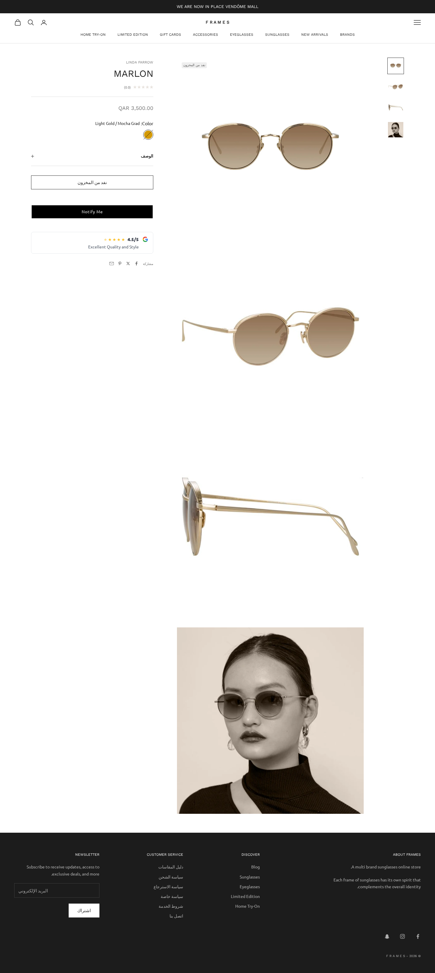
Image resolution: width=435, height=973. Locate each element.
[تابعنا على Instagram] (402, 936)
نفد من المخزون (92, 182)
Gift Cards (170, 34)
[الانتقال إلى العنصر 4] (395, 129)
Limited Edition (132, 34)
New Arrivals (314, 34)
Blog (255, 866)
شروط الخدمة (171, 906)
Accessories (205, 34)
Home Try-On (93, 34)
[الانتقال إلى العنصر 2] (395, 87)
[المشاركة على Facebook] (136, 263)
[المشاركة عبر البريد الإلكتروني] (111, 263)
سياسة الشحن (171, 876)
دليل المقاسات (170, 866)
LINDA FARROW (139, 62)
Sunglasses (277, 34)
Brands (347, 34)
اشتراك (84, 910)
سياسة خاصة (172, 896)
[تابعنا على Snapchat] (387, 936)
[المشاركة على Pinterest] (119, 263)
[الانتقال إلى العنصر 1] (395, 66)
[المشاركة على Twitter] (128, 263)
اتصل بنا (176, 915)
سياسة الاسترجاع (168, 886)
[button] (92, 212)
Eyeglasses (241, 34)
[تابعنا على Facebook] (418, 936)
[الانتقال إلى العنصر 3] (395, 108)
